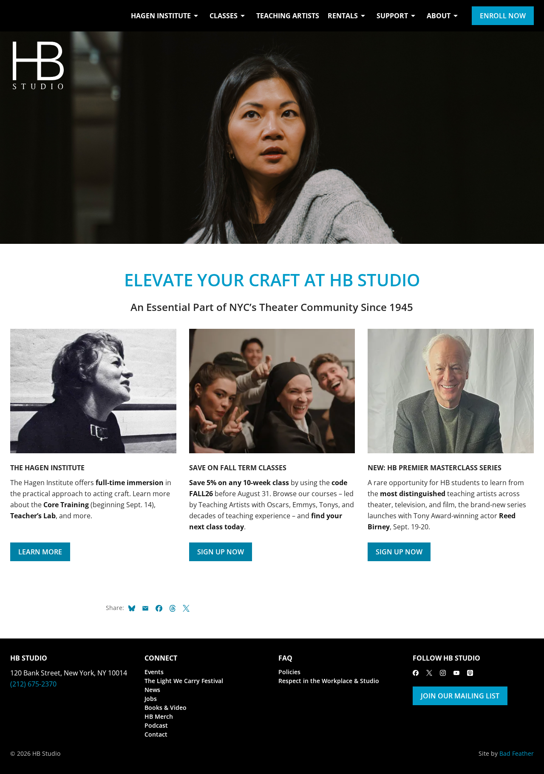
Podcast (156, 725)
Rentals (343, 15)
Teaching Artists (287, 15)
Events (154, 672)
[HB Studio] (18, 15)
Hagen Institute (161, 15)
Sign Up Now (220, 551)
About (438, 15)
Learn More (40, 551)
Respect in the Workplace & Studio (328, 681)
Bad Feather (516, 753)
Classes (224, 15)
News (152, 690)
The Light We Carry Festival (183, 681)
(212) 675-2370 (33, 684)
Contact (155, 734)
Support (392, 15)
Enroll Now (503, 15)
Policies (289, 672)
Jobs (150, 699)
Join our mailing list (460, 696)
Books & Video (165, 707)
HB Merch (158, 716)
